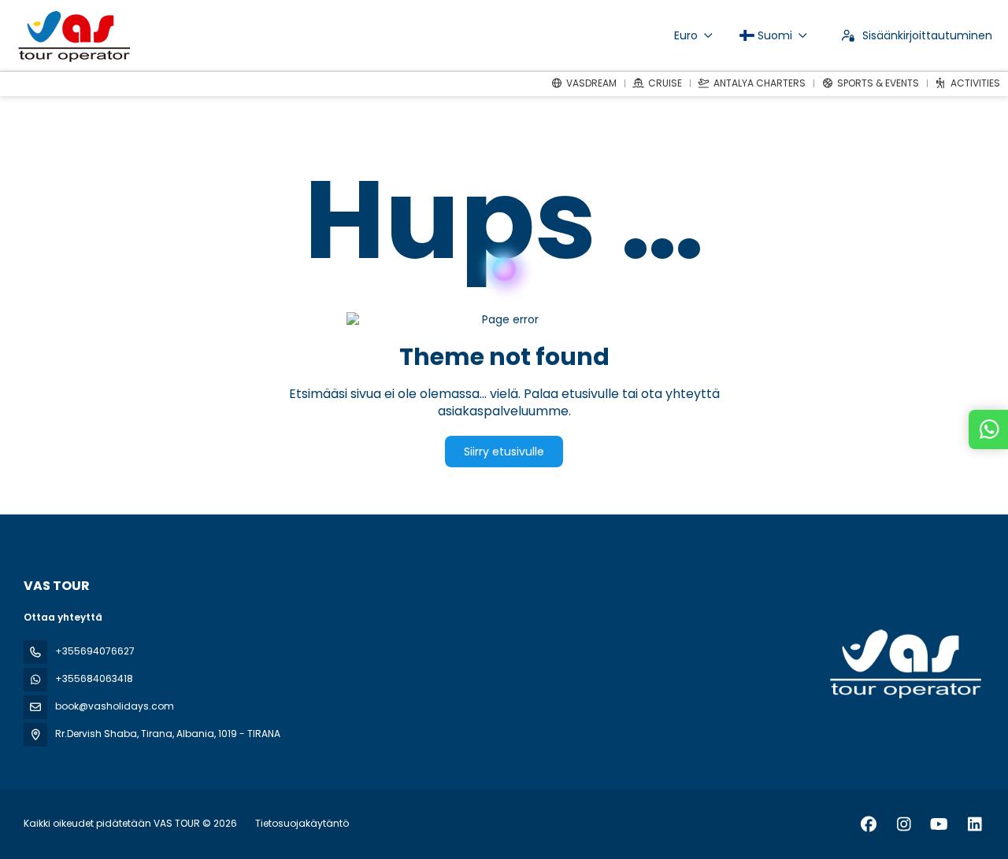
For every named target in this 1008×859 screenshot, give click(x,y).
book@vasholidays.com (114, 706)
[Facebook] (868, 824)
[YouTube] (939, 824)
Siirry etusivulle (504, 451)
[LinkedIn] (974, 824)
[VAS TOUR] (904, 664)
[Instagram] (904, 824)
